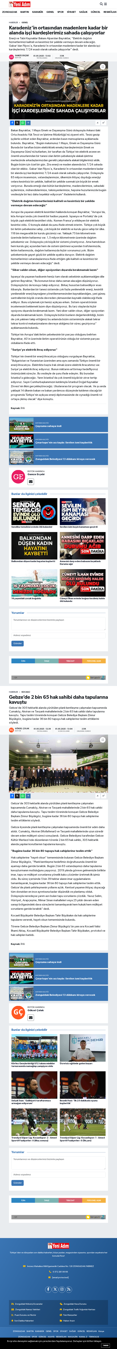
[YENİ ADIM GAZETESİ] (19, 4)
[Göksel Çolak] (18, 1012)
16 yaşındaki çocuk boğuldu (26, 598)
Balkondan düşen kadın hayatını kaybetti (33, 561)
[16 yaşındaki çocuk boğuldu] (34, 583)
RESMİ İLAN (110, 12)
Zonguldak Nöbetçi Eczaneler (29, 1304)
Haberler (13, 23)
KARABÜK (37, 12)
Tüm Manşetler (70, 1315)
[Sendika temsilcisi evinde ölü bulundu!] (34, 511)
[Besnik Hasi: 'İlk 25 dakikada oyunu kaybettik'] (83, 1085)
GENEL (50, 12)
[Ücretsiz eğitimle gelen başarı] (83, 1048)
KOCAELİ (26, 692)
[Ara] (101, 4)
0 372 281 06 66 (60, 1272)
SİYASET (71, 12)
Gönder (17, 643)
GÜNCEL (95, 12)
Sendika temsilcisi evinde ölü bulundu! (31, 527)
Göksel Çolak (36, 1010)
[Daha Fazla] (28, 123)
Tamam (105, 1345)
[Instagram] (62, 1289)
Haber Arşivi (69, 1321)
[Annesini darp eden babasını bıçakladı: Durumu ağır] (83, 545)
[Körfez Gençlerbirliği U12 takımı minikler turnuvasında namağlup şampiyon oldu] (34, 1048)
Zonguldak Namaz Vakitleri (27, 1309)
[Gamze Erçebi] (18, 476)
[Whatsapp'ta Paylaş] (22, 123)
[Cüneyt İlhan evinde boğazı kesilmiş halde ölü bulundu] (83, 583)
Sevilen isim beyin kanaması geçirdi (79, 527)
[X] (55, 1289)
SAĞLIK (83, 12)
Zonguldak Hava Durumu (75, 1304)
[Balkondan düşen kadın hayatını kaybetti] (34, 545)
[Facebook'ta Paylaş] (12, 123)
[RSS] (69, 1289)
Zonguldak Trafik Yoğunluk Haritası (79, 1309)
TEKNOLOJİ (94, 1337)
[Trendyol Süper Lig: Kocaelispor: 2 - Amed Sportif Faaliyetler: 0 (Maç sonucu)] (34, 1122)
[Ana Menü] (105, 4)
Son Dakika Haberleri (24, 1321)
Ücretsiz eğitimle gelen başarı (76, 1063)
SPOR (60, 12)
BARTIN (24, 12)
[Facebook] (48, 1289)
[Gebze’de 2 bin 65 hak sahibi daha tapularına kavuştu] (58, 764)
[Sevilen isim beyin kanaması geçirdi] (83, 511)
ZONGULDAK (9, 12)
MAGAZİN (72, 1337)
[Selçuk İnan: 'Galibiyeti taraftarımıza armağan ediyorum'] (34, 1085)
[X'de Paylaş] (17, 123)
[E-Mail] (31, 482)
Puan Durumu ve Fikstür (25, 1315)
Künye (101, 1331)
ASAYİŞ (51, 1337)
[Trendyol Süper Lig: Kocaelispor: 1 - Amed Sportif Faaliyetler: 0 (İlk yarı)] (83, 1122)
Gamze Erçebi (36, 474)
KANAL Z (83, 1337)
